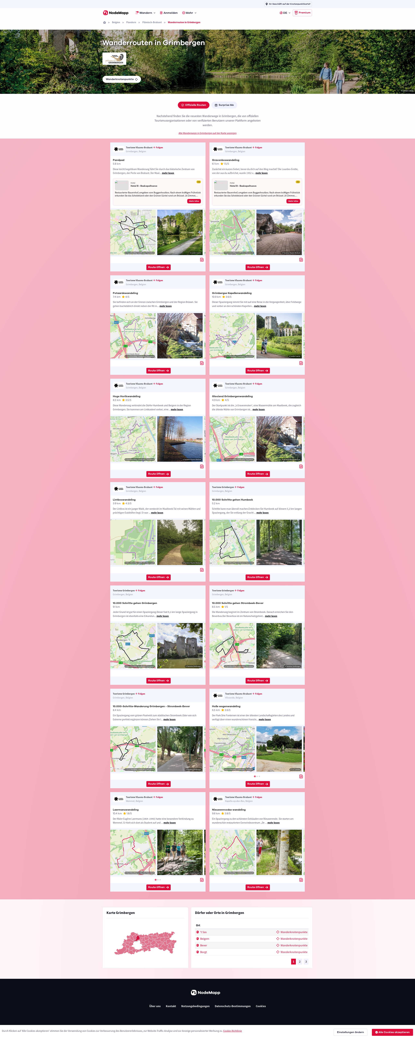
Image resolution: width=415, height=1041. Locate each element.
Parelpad (118, 160)
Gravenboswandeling (225, 160)
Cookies (261, 1006)
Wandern (145, 13)
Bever (203, 945)
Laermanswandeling (126, 810)
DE (285, 13)
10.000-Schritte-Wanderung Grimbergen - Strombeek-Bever (151, 706)
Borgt (203, 952)
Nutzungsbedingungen (195, 1006)
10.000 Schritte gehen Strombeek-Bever (237, 603)
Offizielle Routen (195, 105)
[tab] (255, 776)
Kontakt (171, 1006)
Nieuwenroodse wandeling (229, 810)
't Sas (203, 932)
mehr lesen (168, 173)
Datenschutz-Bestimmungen (233, 1006)
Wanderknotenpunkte (120, 79)
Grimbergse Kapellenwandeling (232, 293)
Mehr (189, 13)
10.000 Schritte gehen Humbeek (232, 500)
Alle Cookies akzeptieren (394, 1032)
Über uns (155, 1006)
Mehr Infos (194, 201)
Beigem (204, 939)
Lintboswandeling (124, 500)
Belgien (116, 22)
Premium (304, 12)
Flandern (131, 22)
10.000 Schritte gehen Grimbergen (135, 603)
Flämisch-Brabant (152, 22)
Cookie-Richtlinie (232, 1030)
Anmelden (171, 13)
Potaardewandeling (125, 293)
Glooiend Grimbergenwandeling (232, 396)
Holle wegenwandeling (226, 706)
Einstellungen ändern (350, 1032)
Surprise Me (226, 105)
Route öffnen (156, 267)
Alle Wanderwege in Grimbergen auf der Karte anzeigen (208, 133)
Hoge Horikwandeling (126, 396)
